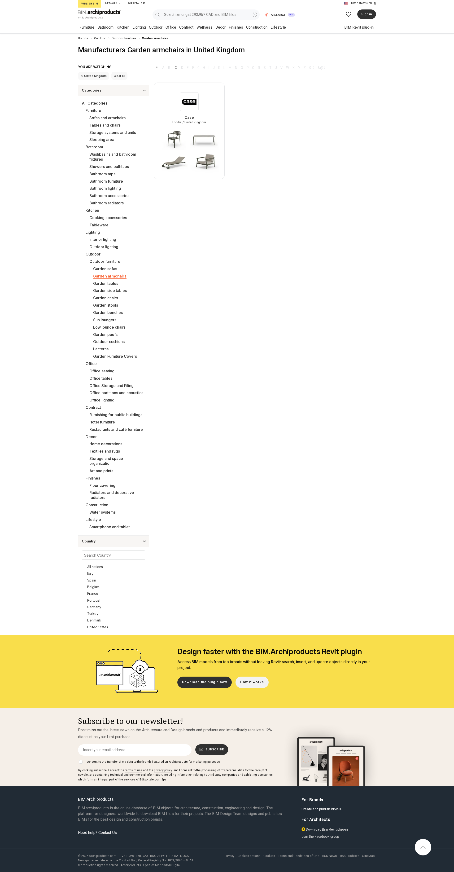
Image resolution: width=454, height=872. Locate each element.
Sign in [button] (366, 14)
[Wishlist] (349, 14)
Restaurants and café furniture (116, 429)
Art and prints (101, 470)
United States (97, 627)
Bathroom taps (102, 174)
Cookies (269, 856)
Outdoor (155, 27)
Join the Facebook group (320, 836)
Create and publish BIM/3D (321, 809)
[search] (157, 14)
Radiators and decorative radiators (111, 495)
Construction (256, 27)
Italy (90, 574)
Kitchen (123, 27)
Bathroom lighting (105, 188)
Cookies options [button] (249, 855)
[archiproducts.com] (99, 12)
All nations (95, 567)
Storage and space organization (106, 461)
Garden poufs (105, 334)
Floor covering (102, 485)
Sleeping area (101, 139)
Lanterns (101, 349)
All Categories (94, 103)
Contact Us (107, 832)
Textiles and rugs (104, 451)
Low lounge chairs (109, 327)
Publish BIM (89, 3)
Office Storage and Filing (111, 385)
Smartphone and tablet (109, 526)
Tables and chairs (105, 125)
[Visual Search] (255, 14)
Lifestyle (278, 27)
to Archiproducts (92, 17)
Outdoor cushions (109, 341)
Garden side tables (110, 290)
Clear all (119, 76)
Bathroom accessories (109, 195)
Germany (94, 607)
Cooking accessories (108, 217)
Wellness (204, 27)
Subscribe (214, 749)
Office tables (100, 378)
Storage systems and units (112, 132)
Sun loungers (104, 319)
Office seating (101, 371)
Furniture (86, 27)
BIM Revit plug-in (359, 27)
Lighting (139, 27)
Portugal (93, 600)
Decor (220, 27)
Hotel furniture (102, 422)
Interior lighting (102, 239)
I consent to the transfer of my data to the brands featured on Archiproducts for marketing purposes (152, 761)
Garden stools (105, 305)
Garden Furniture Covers (115, 356)
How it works (252, 682)
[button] (280, 15)
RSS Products (349, 856)
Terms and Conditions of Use (298, 856)
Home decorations (105, 443)
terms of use (133, 770)
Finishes (236, 27)
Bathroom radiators (106, 203)
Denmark (94, 620)
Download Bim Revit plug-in (326, 829)
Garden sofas (105, 268)
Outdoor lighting (103, 246)
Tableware (99, 225)
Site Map (368, 856)
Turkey (92, 614)
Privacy (229, 856)
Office (171, 27)
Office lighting (101, 400)
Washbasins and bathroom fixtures (112, 157)
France (92, 593)
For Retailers (136, 3)
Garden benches (108, 312)
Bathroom (105, 27)
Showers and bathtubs (109, 166)
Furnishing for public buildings (115, 414)
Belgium (93, 587)
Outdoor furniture (104, 261)
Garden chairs (105, 297)
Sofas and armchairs (107, 117)
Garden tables (105, 283)
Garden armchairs (110, 276)
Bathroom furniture (106, 181)
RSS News (329, 856)
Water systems (102, 512)
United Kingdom (95, 76)
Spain (91, 580)
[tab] (119, 3)
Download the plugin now (204, 682)
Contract (186, 27)
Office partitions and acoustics (116, 392)
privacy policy (163, 770)
